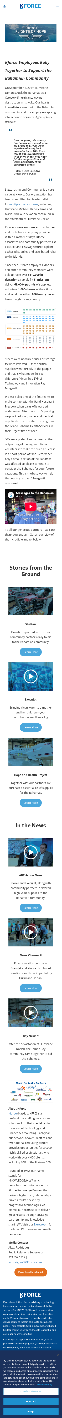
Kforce (12, 1113)
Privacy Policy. (45, 1384)
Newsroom (41, 1224)
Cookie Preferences (30, 1391)
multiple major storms (23, 204)
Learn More (31, 652)
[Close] (58, 1355)
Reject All (31, 1401)
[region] (31, 1384)
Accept (31, 1411)
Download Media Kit (30, 1272)
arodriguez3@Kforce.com (25, 1262)
